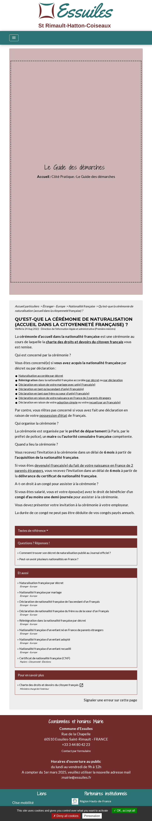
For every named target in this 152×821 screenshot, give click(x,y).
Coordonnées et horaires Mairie (76, 721)
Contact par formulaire (76, 751)
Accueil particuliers (27, 306)
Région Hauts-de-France (95, 801)
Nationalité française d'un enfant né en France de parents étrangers (61, 630)
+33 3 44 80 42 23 (76, 744)
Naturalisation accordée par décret (41, 375)
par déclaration (113, 380)
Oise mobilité (23, 802)
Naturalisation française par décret (41, 582)
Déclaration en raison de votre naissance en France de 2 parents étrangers (65, 398)
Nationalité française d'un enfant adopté (44, 639)
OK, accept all (125, 810)
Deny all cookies (67, 815)
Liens (42, 793)
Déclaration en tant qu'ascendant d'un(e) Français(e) (51, 389)
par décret (92, 380)
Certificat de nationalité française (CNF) (44, 658)
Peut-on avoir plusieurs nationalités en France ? (48, 559)
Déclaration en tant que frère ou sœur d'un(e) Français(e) (54, 393)
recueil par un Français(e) (104, 402)
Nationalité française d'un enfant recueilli (45, 648)
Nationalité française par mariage (40, 592)
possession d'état (53, 415)
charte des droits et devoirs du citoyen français (84, 342)
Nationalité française (81, 306)
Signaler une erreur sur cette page (110, 700)
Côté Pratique (63, 176)
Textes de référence (32, 531)
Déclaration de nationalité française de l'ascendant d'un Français (59, 601)
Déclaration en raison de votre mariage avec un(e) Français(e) (57, 384)
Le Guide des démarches (95, 176)
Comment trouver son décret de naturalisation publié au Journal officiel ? (65, 552)
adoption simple (67, 402)
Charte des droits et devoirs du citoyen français (51, 685)
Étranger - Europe (54, 306)
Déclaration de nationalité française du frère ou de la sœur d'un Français (64, 611)
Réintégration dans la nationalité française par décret (52, 620)
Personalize (92, 815)
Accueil (43, 176)
